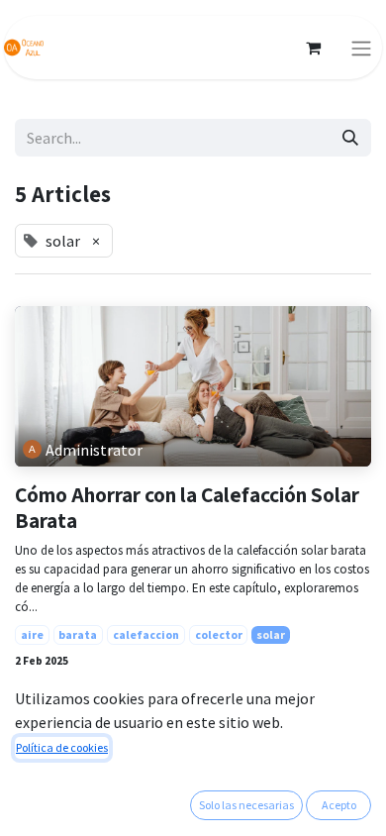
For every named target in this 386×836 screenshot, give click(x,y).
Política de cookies (62, 747)
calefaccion (146, 634)
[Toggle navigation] (361, 47)
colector (218, 634)
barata (77, 634)
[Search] (350, 138)
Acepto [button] (339, 804)
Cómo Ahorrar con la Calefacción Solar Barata (187, 508)
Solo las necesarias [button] (246, 804)
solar (270, 634)
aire (32, 634)
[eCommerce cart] (313, 47)
